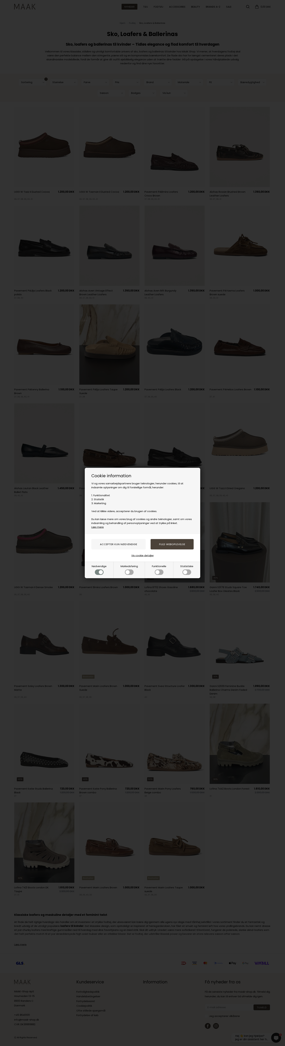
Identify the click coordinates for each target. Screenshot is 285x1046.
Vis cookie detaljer (142, 555)
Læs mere (97, 527)
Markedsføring (129, 566)
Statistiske (186, 566)
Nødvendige (99, 566)
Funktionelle (159, 566)
